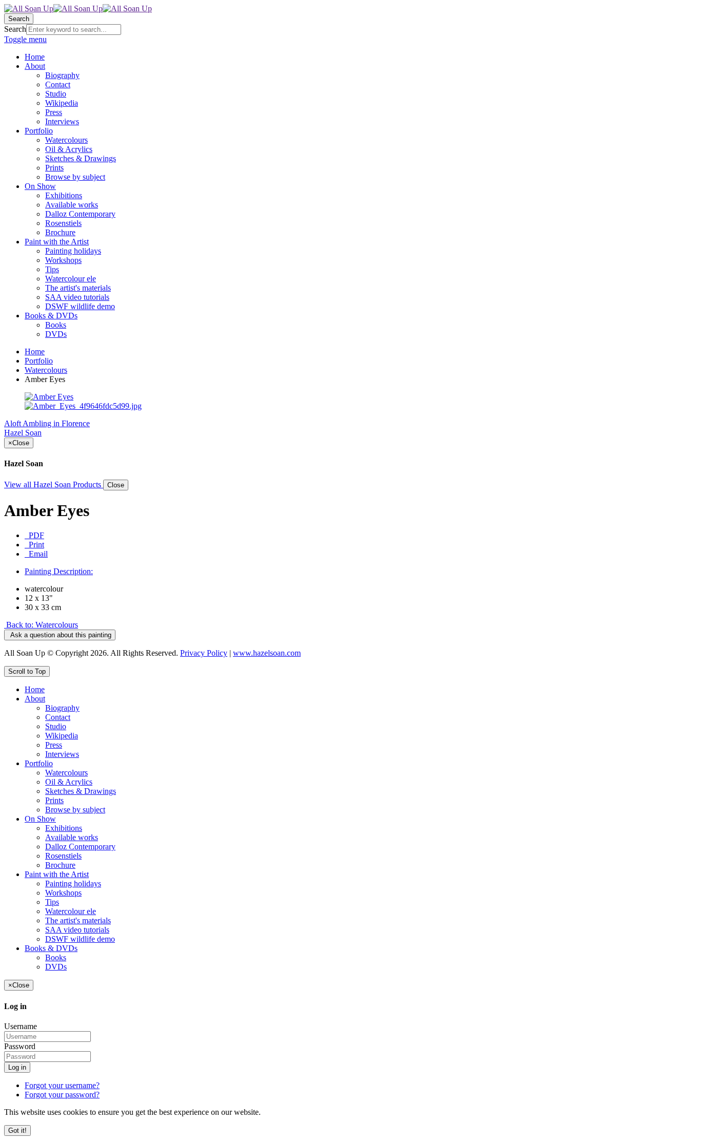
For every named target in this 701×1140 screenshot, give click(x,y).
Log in (17, 1067)
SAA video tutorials (77, 929)
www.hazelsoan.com (267, 653)
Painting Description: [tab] (59, 571)
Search (15, 29)
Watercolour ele (70, 911)
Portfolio (39, 360)
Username (20, 1026)
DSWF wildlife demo (80, 939)
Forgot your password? (62, 1094)
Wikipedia (61, 735)
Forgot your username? (62, 1085)
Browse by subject (75, 809)
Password (19, 1046)
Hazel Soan (23, 432)
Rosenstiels (63, 855)
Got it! (17, 1130)
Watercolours (46, 370)
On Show (40, 818)
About (35, 698)
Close (115, 485)
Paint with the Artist (57, 874)
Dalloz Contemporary (80, 846)
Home (35, 351)
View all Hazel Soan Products (53, 484)
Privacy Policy (203, 653)
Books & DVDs (51, 948)
